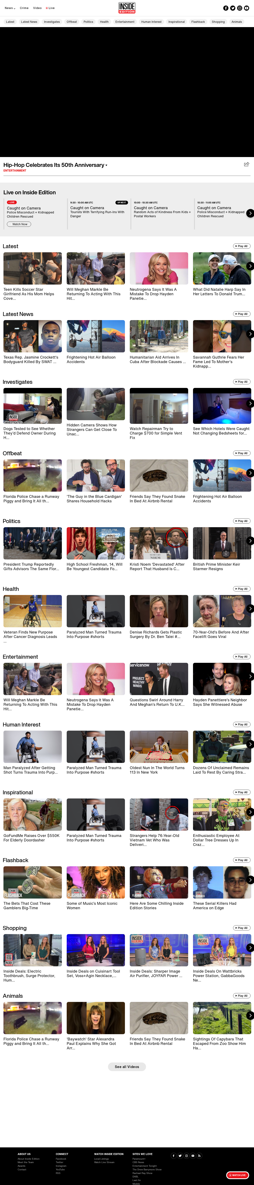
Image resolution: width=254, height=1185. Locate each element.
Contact (22, 1169)
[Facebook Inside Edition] (225, 8)
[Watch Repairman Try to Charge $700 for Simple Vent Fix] (159, 406)
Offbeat (72, 22)
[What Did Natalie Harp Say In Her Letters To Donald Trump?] (222, 268)
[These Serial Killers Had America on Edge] (222, 882)
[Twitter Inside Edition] (232, 8)
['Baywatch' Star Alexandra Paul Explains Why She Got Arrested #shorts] (96, 1018)
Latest (10, 22)
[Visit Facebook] (174, 1156)
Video (37, 8)
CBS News (138, 1162)
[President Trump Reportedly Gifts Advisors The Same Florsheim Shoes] (32, 543)
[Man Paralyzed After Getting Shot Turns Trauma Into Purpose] (32, 747)
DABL (136, 1176)
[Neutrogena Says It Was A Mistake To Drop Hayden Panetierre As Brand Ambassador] (159, 268)
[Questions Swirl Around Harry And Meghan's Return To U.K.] (159, 679)
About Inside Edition (29, 1158)
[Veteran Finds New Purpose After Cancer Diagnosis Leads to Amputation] (32, 611)
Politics (88, 22)
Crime (24, 8)
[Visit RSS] (199, 1156)
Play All (242, 246)
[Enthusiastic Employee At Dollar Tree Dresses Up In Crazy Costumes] (222, 814)
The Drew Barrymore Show (147, 1169)
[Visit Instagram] (187, 1156)
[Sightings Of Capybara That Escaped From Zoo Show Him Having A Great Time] (222, 1018)
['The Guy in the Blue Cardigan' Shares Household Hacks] (96, 475)
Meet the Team (26, 1162)
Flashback (198, 22)
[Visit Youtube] (193, 1156)
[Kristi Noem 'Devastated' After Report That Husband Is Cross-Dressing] (159, 543)
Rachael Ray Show (142, 1173)
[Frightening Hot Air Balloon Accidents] (96, 336)
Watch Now (19, 224)
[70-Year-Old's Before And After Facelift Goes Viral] (222, 611)
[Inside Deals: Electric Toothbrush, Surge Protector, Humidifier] (32, 950)
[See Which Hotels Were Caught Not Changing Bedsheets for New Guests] (222, 406)
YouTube (60, 1169)
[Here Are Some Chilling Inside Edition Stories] (159, 882)
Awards (21, 1166)
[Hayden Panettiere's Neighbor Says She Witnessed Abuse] (222, 679)
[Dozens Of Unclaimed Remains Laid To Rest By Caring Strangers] (222, 747)
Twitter (59, 1162)
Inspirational (176, 22)
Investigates (52, 22)
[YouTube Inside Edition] (246, 8)
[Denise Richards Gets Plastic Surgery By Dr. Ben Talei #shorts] (159, 611)
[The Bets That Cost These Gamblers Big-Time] (32, 882)
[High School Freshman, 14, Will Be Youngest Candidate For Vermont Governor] (96, 543)
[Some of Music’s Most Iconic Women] (96, 882)
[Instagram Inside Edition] (239, 8)
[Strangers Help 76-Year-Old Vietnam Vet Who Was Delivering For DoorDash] (159, 814)
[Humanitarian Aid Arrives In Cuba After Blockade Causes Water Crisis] (159, 336)
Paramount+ (139, 1158)
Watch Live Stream (104, 1162)
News (9, 8)
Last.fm (137, 1180)
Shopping (218, 22)
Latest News (29, 22)
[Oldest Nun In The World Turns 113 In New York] (159, 747)
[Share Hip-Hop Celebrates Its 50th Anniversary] (247, 164)
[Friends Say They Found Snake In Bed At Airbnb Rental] (159, 475)
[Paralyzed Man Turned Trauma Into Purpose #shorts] (96, 611)
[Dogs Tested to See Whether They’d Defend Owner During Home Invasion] (32, 406)
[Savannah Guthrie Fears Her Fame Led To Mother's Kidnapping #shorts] (222, 336)
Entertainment (124, 22)
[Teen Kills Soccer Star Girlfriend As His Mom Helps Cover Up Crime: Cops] (32, 268)
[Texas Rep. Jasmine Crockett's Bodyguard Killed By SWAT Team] (32, 336)
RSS (58, 1173)
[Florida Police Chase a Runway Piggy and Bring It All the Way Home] (32, 475)
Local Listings (101, 1158)
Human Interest (151, 22)
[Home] (127, 8)
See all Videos (127, 1067)
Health (104, 22)
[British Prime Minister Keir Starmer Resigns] (222, 543)
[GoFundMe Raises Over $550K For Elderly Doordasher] (32, 814)
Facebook (61, 1158)
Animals (237, 22)
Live (52, 8)
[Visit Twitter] (180, 1156)
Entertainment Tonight (145, 1166)
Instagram (61, 1166)
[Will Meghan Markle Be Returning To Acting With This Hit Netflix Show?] (96, 268)
